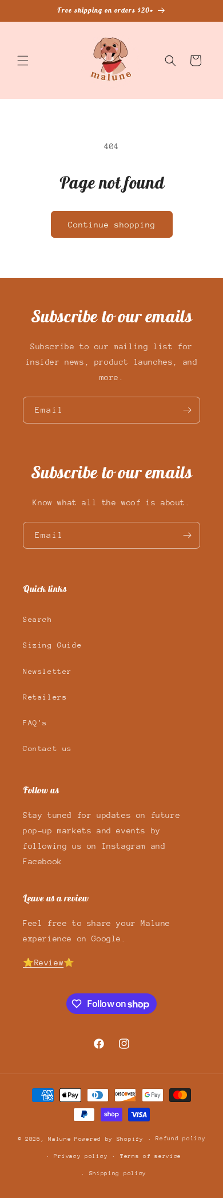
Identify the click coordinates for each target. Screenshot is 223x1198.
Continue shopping (112, 224)
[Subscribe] (187, 410)
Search (38, 619)
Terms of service (150, 1156)
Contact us (47, 748)
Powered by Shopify (109, 1139)
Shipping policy (118, 1173)
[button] (22, 60)
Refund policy (180, 1138)
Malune (59, 1139)
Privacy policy (80, 1156)
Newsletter (47, 671)
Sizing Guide (52, 645)
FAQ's (35, 722)
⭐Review (43, 962)
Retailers (45, 697)
